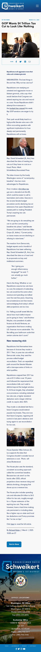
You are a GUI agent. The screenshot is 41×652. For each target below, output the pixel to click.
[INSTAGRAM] (21, 649)
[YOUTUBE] (24, 649)
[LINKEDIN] (25, 61)
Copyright (33, 646)
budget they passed (17, 108)
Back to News (14, 544)
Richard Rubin (14, 530)
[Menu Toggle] (37, 6)
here (12, 524)
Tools (6, 646)
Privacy (24, 646)
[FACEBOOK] (16, 61)
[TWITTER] (20, 61)
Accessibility (15, 646)
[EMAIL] (30, 61)
